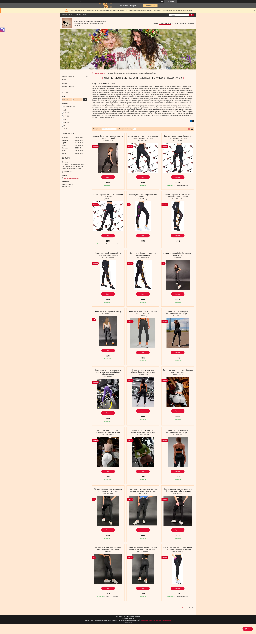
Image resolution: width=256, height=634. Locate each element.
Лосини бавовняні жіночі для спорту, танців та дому (178, 254)
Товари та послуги (100, 73)
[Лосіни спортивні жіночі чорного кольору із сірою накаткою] (178, 216)
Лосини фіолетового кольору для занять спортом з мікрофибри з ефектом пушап (108, 372)
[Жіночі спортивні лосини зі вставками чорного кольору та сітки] (143, 158)
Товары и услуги (165, 23)
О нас (176, 23)
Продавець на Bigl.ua (128, 618)
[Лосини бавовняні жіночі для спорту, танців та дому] (178, 275)
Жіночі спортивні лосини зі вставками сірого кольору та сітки (177, 137)
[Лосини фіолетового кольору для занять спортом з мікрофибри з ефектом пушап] (108, 394)
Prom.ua (137, 616)
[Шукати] (191, 15)
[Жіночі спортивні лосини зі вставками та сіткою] (108, 216)
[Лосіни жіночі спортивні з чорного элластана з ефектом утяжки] (108, 569)
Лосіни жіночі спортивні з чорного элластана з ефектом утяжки (108, 548)
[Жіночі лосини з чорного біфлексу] (108, 331)
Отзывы (64, 83)
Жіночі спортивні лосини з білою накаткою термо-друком (108, 254)
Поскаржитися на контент (147, 620)
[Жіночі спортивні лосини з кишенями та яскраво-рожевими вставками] (178, 569)
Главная (155, 23)
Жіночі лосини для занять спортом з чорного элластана (143, 313)
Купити (108, 177)
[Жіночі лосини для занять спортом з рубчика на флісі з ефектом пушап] (178, 511)
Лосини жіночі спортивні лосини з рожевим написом (143, 254)
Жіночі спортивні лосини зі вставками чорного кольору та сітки (143, 137)
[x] (193, 121)
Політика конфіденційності (163, 620)
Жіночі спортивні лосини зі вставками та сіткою (108, 196)
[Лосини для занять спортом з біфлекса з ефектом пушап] (178, 392)
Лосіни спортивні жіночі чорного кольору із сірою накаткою (177, 196)
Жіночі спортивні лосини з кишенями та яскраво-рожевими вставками (177, 548)
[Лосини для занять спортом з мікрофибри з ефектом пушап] (178, 333)
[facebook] (191, 121)
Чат (249, 629)
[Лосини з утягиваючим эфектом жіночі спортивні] (143, 216)
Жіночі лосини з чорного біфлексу (108, 312)
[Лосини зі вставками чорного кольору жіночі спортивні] (108, 158)
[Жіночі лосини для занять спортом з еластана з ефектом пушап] (108, 511)
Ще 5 (65, 129)
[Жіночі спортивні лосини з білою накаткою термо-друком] (108, 275)
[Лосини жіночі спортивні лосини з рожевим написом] (143, 275)
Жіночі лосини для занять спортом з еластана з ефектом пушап (108, 490)
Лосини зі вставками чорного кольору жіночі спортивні (108, 137)
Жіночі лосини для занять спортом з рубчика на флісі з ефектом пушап (178, 490)
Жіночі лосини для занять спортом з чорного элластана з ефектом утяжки (142, 490)
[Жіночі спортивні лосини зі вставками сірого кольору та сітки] (178, 158)
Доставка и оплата (68, 86)
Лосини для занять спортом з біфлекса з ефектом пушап (178, 371)
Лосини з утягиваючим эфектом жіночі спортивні (143, 196)
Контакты (183, 23)
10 (189, 608)
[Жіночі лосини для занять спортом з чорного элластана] (143, 333)
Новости (191, 23)
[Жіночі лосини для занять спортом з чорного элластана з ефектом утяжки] (143, 511)
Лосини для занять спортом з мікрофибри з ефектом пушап (177, 313)
